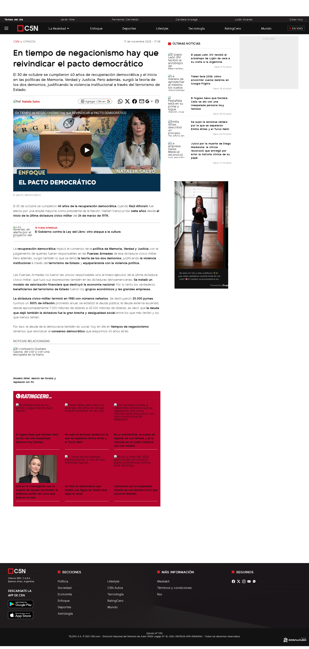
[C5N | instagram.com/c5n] (244, 581)
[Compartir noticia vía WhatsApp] (120, 101)
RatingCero (233, 28)
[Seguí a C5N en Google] (147, 102)
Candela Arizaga (186, 19)
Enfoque (96, 28)
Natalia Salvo (31, 101)
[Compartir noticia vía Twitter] (127, 101)
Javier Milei (67, 19)
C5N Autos (115, 587)
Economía (65, 594)
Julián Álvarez (243, 19)
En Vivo (297, 28)
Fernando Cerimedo (125, 19)
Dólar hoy (296, 19)
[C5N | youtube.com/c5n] (249, 581)
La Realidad (57, 28)
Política (63, 581)
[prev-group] (177, 235)
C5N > (17, 41)
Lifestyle (162, 28)
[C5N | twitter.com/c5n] (239, 581)
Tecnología (196, 28)
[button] (156, 101)
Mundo (266, 28)
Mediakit (163, 581)
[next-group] (226, 235)
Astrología (65, 613)
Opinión (29, 41)
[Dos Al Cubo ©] (295, 641)
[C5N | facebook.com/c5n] (234, 581)
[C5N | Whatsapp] (255, 581)
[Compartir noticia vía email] (141, 101)
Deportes (129, 28)
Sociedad (65, 587)
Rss (159, 594)
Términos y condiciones (174, 587)
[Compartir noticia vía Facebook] (134, 101)
